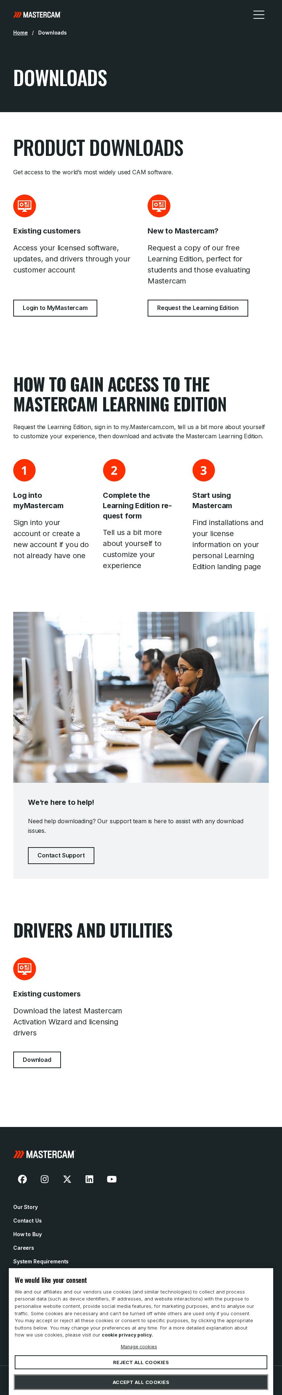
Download (37, 1059)
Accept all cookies (141, 1382)
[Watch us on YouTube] (111, 1179)
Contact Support (61, 855)
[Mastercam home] (37, 14)
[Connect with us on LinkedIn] (89, 1179)
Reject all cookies (141, 1362)
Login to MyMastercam (55, 307)
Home (20, 32)
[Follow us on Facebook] (22, 1179)
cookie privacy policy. (127, 1335)
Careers (23, 1248)
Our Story (25, 1207)
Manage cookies (139, 1346)
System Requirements (41, 1261)
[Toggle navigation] (259, 14)
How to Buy (27, 1234)
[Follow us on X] (67, 1179)
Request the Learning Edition (198, 307)
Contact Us (27, 1220)
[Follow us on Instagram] (45, 1179)
